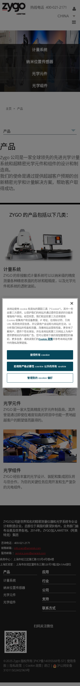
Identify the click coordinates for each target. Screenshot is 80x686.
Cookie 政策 (46, 339)
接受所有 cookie (40, 354)
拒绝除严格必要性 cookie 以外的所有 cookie (40, 366)
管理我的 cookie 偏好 (40, 378)
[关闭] (72, 303)
